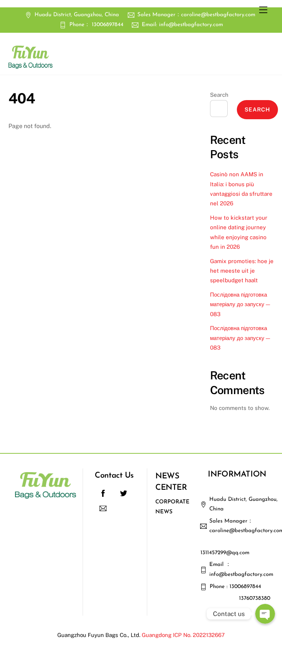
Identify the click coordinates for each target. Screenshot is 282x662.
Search (219, 95)
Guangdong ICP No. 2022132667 (183, 635)
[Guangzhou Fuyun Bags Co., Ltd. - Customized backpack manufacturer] (30, 65)
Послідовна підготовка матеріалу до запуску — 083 (240, 304)
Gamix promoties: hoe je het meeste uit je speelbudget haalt (242, 271)
